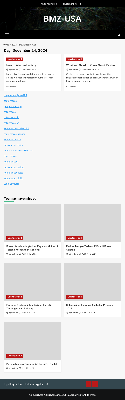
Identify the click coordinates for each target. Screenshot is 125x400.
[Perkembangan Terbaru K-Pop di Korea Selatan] (92, 223)
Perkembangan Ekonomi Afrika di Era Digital (31, 364)
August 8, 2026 (28, 313)
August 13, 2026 (89, 254)
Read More (11, 86)
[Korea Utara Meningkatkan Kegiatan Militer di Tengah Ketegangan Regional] (32, 223)
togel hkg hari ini (49, 3)
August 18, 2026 (29, 254)
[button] (7, 34)
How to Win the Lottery (21, 65)
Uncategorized (15, 59)
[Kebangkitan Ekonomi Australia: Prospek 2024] (92, 282)
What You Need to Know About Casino (90, 65)
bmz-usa (62, 19)
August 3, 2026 (88, 313)
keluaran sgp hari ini (72, 3)
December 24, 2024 (30, 70)
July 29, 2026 (28, 368)
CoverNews (73, 394)
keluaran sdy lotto (13, 172)
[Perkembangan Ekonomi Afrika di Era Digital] (32, 341)
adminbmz (13, 69)
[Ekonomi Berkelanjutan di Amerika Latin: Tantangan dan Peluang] (32, 282)
